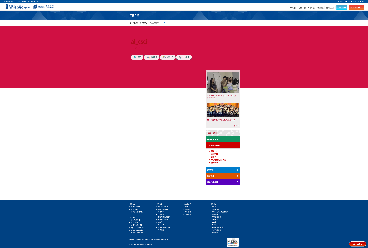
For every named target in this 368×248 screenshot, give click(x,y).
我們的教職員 (216, 230)
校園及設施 (215, 225)
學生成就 (161, 225)
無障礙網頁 (164, 239)
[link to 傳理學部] (237, 176)
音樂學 (213, 157)
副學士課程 (143, 23)
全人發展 (161, 214)
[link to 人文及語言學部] (237, 146)
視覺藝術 (214, 162)
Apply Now (358, 244)
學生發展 (320, 7)
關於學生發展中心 (164, 207)
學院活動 (161, 230)
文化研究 (214, 154)
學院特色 (215, 222)
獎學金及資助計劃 (137, 233)
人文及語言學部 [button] (213, 145)
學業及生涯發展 (163, 220)
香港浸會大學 (133, 239)
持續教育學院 (141, 239)
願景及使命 (215, 209)
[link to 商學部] (237, 170)
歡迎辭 (214, 207)
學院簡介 (293, 7)
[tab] (223, 133)
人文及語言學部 (154, 23)
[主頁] (130, 23)
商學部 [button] (210, 170)
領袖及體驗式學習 (164, 217)
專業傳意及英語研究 (218, 160)
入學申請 (311, 7)
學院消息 (188, 207)
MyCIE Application (137, 228)
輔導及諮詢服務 (163, 209)
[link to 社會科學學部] (237, 182)
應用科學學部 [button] (212, 139)
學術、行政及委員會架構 (220, 212)
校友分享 (185, 57)
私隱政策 (150, 239)
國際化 (160, 222)
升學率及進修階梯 (137, 230)
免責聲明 (157, 239)
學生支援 (161, 212)
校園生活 (169, 57)
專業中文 (214, 151)
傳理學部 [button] (210, 176)
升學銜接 (153, 57)
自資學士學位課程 (137, 212)
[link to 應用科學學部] (237, 139)
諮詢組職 (215, 214)
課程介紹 (303, 7)
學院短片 (188, 214)
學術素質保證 (216, 217)
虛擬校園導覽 (216, 227)
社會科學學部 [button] (212, 182)
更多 (235, 125)
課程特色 (215, 220)
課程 (139, 57)
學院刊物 (188, 212)
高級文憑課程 (135, 207)
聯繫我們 (215, 233)
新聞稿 (187, 209)
